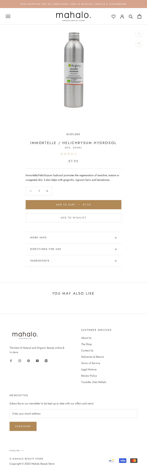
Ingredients (40, 260)
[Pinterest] (28, 360)
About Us (86, 338)
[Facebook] (11, 360)
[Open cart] (139, 16)
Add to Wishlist (73, 217)
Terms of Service (90, 363)
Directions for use (45, 249)
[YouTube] (37, 360)
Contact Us (87, 350)
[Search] (131, 16)
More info (38, 237)
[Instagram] (19, 360)
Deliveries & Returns (92, 357)
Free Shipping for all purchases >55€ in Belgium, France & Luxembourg (73, 4)
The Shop (86, 344)
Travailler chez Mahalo (93, 382)
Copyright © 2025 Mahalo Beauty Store (32, 464)
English (15, 450)
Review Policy (89, 376)
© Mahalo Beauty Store (26, 458)
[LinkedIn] (46, 360)
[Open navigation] (8, 16)
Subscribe (23, 426)
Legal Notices (89, 369)
